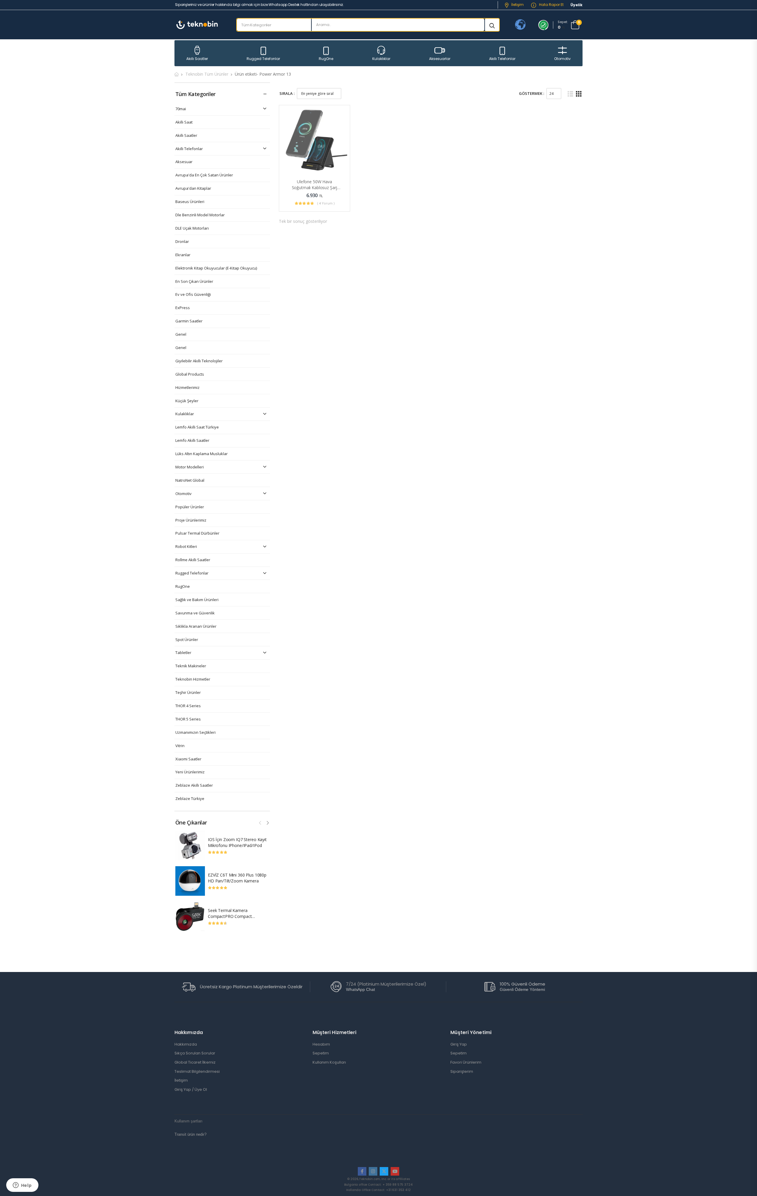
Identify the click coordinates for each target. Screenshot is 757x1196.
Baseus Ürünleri (189, 201)
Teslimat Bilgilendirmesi (197, 1071)
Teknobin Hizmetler (192, 679)
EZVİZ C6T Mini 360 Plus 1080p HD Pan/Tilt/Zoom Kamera (237, 878)
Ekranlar (182, 254)
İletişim (517, 4)
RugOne (326, 58)
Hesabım (321, 1044)
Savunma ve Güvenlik (195, 613)
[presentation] (260, 821)
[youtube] (395, 1171)
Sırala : (287, 93)
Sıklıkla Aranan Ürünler (195, 626)
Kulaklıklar (381, 58)
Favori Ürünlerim (465, 1062)
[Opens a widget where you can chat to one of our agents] (22, 1185)
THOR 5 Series (188, 719)
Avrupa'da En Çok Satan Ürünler (204, 175)
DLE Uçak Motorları (192, 228)
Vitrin (180, 745)
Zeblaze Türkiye (189, 798)
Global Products (189, 374)
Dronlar (182, 241)
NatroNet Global (189, 480)
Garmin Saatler (189, 321)
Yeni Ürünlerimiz (190, 772)
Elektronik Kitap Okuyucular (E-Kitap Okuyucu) (216, 268)
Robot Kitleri (186, 546)
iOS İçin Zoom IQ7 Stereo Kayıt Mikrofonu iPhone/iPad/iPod (237, 842)
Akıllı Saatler (197, 58)
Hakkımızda (185, 1044)
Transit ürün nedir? (190, 1134)
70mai (180, 108)
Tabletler (183, 652)
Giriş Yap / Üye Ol (190, 1089)
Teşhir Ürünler (188, 692)
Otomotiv (562, 58)
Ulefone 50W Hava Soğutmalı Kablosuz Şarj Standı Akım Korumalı (314, 187)
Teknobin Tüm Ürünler (206, 74)
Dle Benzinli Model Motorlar (200, 215)
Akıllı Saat (184, 122)
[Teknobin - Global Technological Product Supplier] (197, 24)
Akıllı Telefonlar (502, 58)
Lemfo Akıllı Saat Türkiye (197, 427)
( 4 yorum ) (325, 203)
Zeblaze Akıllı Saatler (194, 785)
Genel (180, 334)
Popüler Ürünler (189, 506)
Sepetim (321, 1053)
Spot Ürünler (186, 639)
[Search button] (492, 25)
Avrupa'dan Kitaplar (193, 188)
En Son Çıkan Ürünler (194, 281)
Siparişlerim (461, 1071)
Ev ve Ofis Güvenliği (193, 294)
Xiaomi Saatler (188, 759)
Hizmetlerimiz (187, 387)
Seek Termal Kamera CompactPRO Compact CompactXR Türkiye (230, 916)
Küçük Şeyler (186, 400)
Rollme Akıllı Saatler (192, 559)
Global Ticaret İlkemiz (195, 1062)
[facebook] (362, 1171)
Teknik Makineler (190, 665)
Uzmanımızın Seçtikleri (195, 732)
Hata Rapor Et (551, 4)
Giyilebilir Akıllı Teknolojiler (199, 360)
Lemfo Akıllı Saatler (192, 440)
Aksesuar (184, 161)
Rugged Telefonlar (263, 58)
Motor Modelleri (189, 467)
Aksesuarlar (439, 58)
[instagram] (373, 1171)
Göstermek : (531, 93)
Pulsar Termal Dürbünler (197, 533)
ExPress (182, 307)
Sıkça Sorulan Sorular (194, 1053)
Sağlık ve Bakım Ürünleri (197, 599)
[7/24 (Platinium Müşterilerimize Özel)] (336, 986)
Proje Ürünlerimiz (190, 520)
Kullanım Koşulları (329, 1062)
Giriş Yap (458, 1044)
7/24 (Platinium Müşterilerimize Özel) (386, 984)
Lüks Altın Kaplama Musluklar (201, 453)
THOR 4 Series (188, 705)
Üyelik (576, 5)
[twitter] (384, 1171)
